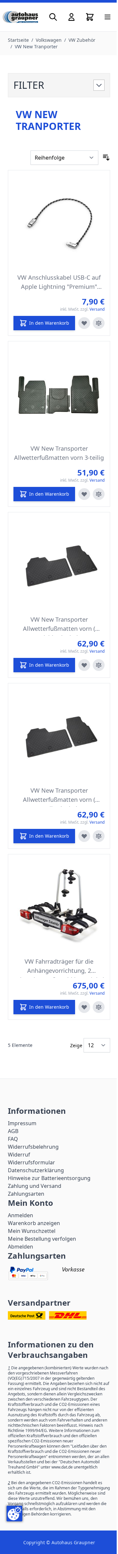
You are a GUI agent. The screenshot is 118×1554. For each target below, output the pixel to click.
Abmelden (20, 1246)
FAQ (13, 1138)
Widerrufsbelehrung (33, 1146)
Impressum (22, 1123)
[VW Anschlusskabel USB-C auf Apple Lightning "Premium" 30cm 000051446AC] (59, 221)
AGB (13, 1131)
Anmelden (20, 1215)
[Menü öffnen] (107, 17)
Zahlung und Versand (34, 1185)
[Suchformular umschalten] (53, 17)
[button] (59, 85)
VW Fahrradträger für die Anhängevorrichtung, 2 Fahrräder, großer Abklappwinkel (59, 967)
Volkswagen (49, 40)
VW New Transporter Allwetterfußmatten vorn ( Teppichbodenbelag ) (59, 625)
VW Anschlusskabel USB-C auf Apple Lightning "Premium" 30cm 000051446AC (59, 283)
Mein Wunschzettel (31, 1231)
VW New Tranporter (36, 46)
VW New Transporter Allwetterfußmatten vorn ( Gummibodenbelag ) (59, 796)
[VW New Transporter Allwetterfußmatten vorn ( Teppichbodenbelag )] (59, 563)
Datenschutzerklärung (36, 1170)
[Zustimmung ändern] (14, 1513)
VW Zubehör (82, 40)
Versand (97, 309)
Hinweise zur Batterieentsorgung (49, 1178)
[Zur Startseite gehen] (20, 17)
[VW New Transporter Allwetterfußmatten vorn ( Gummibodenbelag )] (59, 734)
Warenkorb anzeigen (34, 1223)
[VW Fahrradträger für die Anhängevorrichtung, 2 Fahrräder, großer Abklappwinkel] (59, 905)
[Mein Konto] (71, 17)
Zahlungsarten (26, 1193)
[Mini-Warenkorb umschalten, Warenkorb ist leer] (89, 17)
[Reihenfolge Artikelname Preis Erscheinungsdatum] (64, 157)
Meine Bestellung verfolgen (42, 1238)
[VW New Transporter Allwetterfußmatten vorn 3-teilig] (59, 392)
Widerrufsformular (31, 1162)
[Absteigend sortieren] (106, 158)
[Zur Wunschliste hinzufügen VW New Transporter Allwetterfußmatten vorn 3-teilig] (84, 494)
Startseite (18, 40)
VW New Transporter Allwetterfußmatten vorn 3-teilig (59, 452)
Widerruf (19, 1154)
